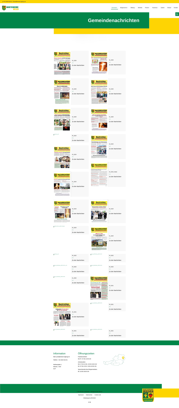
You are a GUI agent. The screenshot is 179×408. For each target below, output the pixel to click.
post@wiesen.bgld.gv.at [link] (20, 1)
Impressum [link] (81, 394)
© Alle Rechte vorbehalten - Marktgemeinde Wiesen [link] (89, 391)
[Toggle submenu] (117, 7)
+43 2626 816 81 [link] (7, 1)
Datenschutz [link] (89, 394)
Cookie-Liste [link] (98, 394)
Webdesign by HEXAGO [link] (89, 398)
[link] (177, 14)
